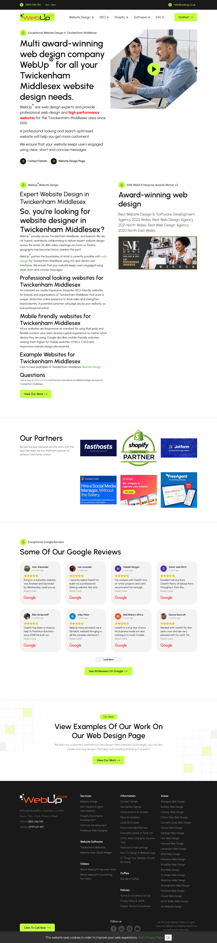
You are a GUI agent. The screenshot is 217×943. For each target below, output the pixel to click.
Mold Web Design (170, 854)
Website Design (80, 17)
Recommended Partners (134, 827)
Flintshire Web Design (173, 890)
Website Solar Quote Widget (96, 852)
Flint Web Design (170, 838)
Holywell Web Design (172, 843)
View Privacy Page (150, 937)
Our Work (108, 716)
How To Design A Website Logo (137, 852)
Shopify (119, 17)
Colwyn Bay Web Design (174, 817)
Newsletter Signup (130, 806)
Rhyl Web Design (170, 869)
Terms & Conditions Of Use (135, 895)
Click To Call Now (35, 927)
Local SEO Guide (129, 822)
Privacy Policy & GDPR (132, 900)
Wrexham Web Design (173, 880)
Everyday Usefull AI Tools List (136, 833)
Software (140, 17)
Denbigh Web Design (172, 833)
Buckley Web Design (172, 806)
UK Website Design (171, 906)
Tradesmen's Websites (92, 847)
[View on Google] (27, 568)
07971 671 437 (36, 826)
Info (158, 17)
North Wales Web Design (174, 901)
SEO (102, 17)
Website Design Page (71, 161)
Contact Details (37, 161)
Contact (184, 17)
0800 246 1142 (33, 4)
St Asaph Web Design (173, 875)
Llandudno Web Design (174, 848)
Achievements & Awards (134, 812)
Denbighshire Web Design (175, 885)
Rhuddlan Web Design (173, 864)
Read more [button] (30, 590)
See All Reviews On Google (106, 671)
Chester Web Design (172, 812)
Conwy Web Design (172, 827)
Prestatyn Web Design (173, 859)
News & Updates (129, 817)
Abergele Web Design (173, 801)
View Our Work (33, 394)
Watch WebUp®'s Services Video (98, 869)
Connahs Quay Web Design (176, 822)
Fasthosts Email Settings (134, 847)
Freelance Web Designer (94, 830)
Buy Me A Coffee (129, 878)
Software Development (93, 825)
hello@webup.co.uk (185, 4)
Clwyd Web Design (171, 896)
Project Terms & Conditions (135, 906)
